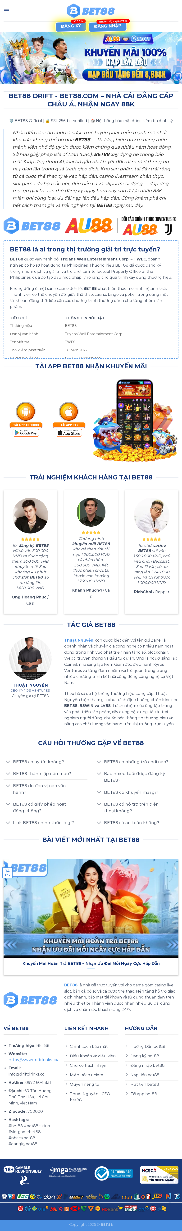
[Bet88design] (91, 11)
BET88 (70, 985)
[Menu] (6, 10)
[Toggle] (8, 762)
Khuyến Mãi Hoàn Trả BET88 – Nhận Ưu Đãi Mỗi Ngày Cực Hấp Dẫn (91, 963)
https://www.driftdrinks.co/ (33, 1060)
